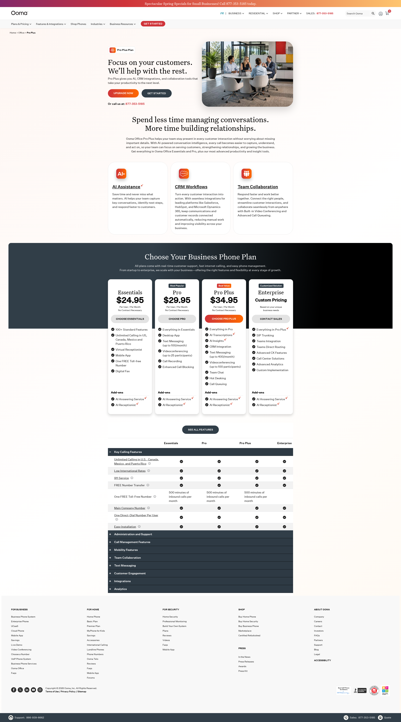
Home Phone (93, 616)
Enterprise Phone (20, 621)
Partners (318, 640)
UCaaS (14, 626)
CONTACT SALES (271, 318)
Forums (91, 677)
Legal (317, 654)
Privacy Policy (68, 691)
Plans (165, 630)
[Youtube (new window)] (33, 689)
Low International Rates (130, 470)
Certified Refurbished (249, 635)
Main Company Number (129, 508)
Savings (15, 640)
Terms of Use (52, 691)
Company (319, 616)
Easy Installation (125, 526)
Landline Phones (95, 649)
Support (318, 644)
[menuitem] (222, 13)
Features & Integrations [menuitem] (49, 24)
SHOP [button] (241, 609)
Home (13, 32)
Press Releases (246, 661)
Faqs (13, 673)
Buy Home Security (248, 621)
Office (21, 32)
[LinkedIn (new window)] (26, 689)
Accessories (93, 640)
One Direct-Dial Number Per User (136, 515)
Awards (242, 666)
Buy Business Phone (248, 626)
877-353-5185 (236, 3)
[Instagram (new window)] (40, 689)
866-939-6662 (35, 717)
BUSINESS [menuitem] (235, 13)
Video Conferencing (21, 649)
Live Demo (16, 644)
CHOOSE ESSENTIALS (130, 318)
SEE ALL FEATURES (200, 429)
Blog (316, 649)
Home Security (170, 616)
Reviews (91, 663)
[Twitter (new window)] (20, 689)
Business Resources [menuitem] (121, 24)
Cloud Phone (17, 630)
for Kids (96, 630)
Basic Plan (92, 621)
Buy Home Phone (247, 616)
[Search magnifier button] (373, 13)
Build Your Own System (174, 626)
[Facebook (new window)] (13, 689)
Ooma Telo (92, 659)
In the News (244, 657)
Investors (318, 630)
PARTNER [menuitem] (293, 13)
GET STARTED (156, 93)
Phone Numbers (95, 654)
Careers (318, 621)
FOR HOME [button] (93, 609)
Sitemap (82, 691)
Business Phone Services (23, 663)
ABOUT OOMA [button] (322, 609)
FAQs (317, 635)
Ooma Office (17, 668)
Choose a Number (20, 654)
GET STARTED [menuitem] (153, 23)
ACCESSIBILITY (322, 660)
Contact (318, 626)
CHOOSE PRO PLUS (224, 318)
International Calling (97, 644)
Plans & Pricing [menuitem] (20, 24)
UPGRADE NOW (123, 93)
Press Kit (242, 671)
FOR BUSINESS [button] (19, 609)
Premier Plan (93, 626)
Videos (166, 640)
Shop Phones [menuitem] (78, 24)
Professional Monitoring (175, 621)
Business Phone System (23, 616)
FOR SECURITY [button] (171, 609)
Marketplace (244, 630)
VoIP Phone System (21, 659)
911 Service (121, 478)
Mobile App (17, 635)
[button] (275, 649)
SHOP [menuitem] (276, 13)
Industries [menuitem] (96, 24)
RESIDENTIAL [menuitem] (257, 13)
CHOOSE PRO (177, 318)
